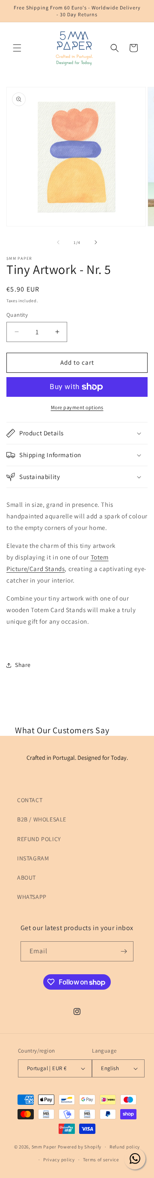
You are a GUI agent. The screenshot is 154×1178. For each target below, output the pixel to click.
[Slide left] (58, 242)
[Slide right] (95, 242)
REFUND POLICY (39, 839)
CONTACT (29, 800)
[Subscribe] (123, 951)
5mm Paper (44, 1147)
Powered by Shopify (80, 1147)
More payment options (77, 407)
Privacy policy (59, 1160)
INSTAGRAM (33, 858)
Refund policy (125, 1147)
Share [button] (23, 665)
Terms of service (101, 1160)
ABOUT (26, 877)
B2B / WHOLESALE (41, 819)
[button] (17, 48)
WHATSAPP (32, 897)
